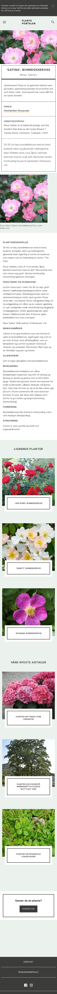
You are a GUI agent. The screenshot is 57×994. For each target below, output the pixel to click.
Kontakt (28, 962)
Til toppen (28, 902)
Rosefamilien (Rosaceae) (16, 110)
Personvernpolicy (28, 972)
